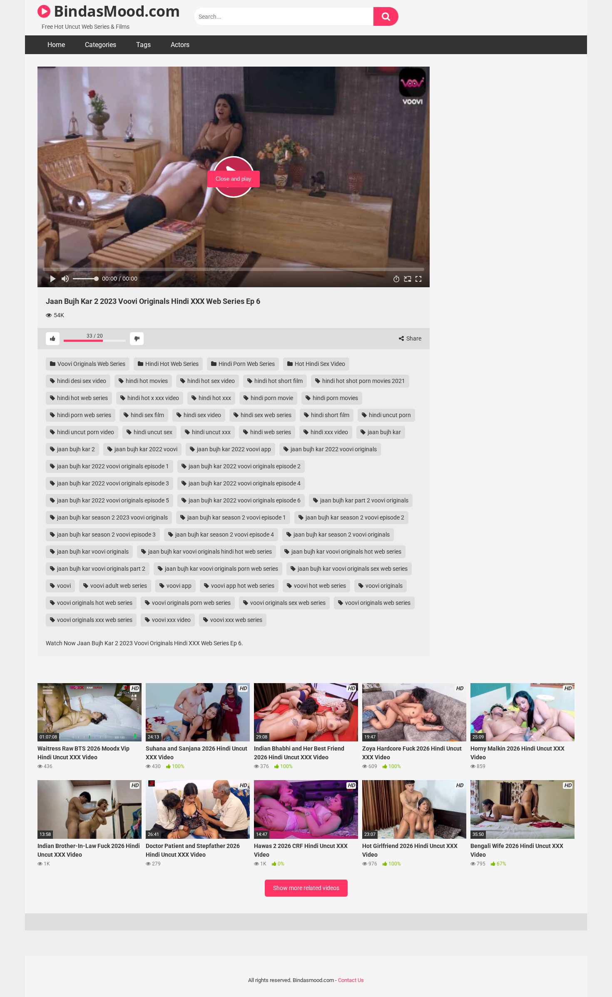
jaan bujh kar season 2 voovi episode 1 (236, 517)
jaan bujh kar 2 (75, 449)
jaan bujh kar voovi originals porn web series (221, 568)
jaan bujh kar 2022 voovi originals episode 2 (244, 466)
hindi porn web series (83, 415)
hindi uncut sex (152, 432)
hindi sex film (146, 415)
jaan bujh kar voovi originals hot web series (345, 551)
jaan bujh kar (383, 432)
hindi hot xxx (214, 398)
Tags (143, 45)
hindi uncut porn (389, 415)
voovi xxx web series (235, 620)
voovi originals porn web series (191, 602)
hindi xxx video (328, 432)
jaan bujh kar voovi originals (92, 551)
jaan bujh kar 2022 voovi (145, 449)
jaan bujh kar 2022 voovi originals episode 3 (112, 483)
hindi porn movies (334, 398)
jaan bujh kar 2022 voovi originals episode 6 (244, 500)
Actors (180, 45)
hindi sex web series (265, 415)
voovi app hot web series (242, 585)
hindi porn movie (271, 398)
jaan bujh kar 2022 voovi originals (333, 449)
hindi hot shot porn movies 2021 (363, 381)
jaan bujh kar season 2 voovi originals (341, 534)
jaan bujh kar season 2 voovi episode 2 (354, 517)
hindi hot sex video (210, 381)
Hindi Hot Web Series (171, 364)
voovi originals (383, 585)
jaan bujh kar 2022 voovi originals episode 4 (244, 483)
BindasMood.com (114, 11)
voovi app (178, 585)
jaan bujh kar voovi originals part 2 (100, 568)
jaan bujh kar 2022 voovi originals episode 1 (112, 466)
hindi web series (270, 432)
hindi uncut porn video (85, 432)
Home (56, 45)
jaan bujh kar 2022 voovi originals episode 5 (112, 500)
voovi (63, 585)
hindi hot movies (146, 381)
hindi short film (329, 415)
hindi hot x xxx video (152, 398)
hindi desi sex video (81, 381)
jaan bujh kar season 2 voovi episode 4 (224, 534)
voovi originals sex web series (287, 602)
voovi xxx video (171, 620)
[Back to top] (584, 971)
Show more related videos (306, 888)
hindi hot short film (278, 381)
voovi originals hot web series (94, 602)
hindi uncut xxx (211, 432)
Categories (100, 45)
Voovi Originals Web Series (90, 364)
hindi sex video (201, 415)
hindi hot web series (82, 398)
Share (413, 338)
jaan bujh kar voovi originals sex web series (352, 568)
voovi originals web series (377, 602)
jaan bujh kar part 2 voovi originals (363, 500)
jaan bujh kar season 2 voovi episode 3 (106, 534)
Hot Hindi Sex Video (319, 364)
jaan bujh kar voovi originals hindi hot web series (209, 551)
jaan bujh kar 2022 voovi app (233, 449)
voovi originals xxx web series (94, 620)
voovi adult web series (118, 585)
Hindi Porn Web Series (246, 364)
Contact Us (351, 980)
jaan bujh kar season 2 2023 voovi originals (112, 517)
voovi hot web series (319, 585)
